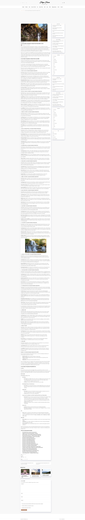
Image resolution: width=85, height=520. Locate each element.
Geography (54, 59)
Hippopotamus (54, 6)
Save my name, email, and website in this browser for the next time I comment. (32, 503)
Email (22, 496)
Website (22, 500)
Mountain (54, 120)
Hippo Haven (45, 2)
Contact (61, 6)
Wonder (26, 6)
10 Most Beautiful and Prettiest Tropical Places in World (24, 476)
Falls (44, 6)
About (58, 6)
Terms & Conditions (55, 138)
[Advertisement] (42, 17)
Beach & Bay (41, 6)
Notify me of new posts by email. (26, 507)
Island (23, 6)
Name (22, 493)
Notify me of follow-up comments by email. (27, 505)
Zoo (37, 6)
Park (29, 6)
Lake (47, 6)
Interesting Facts (55, 62)
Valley (50, 6)
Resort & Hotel (33, 6)
